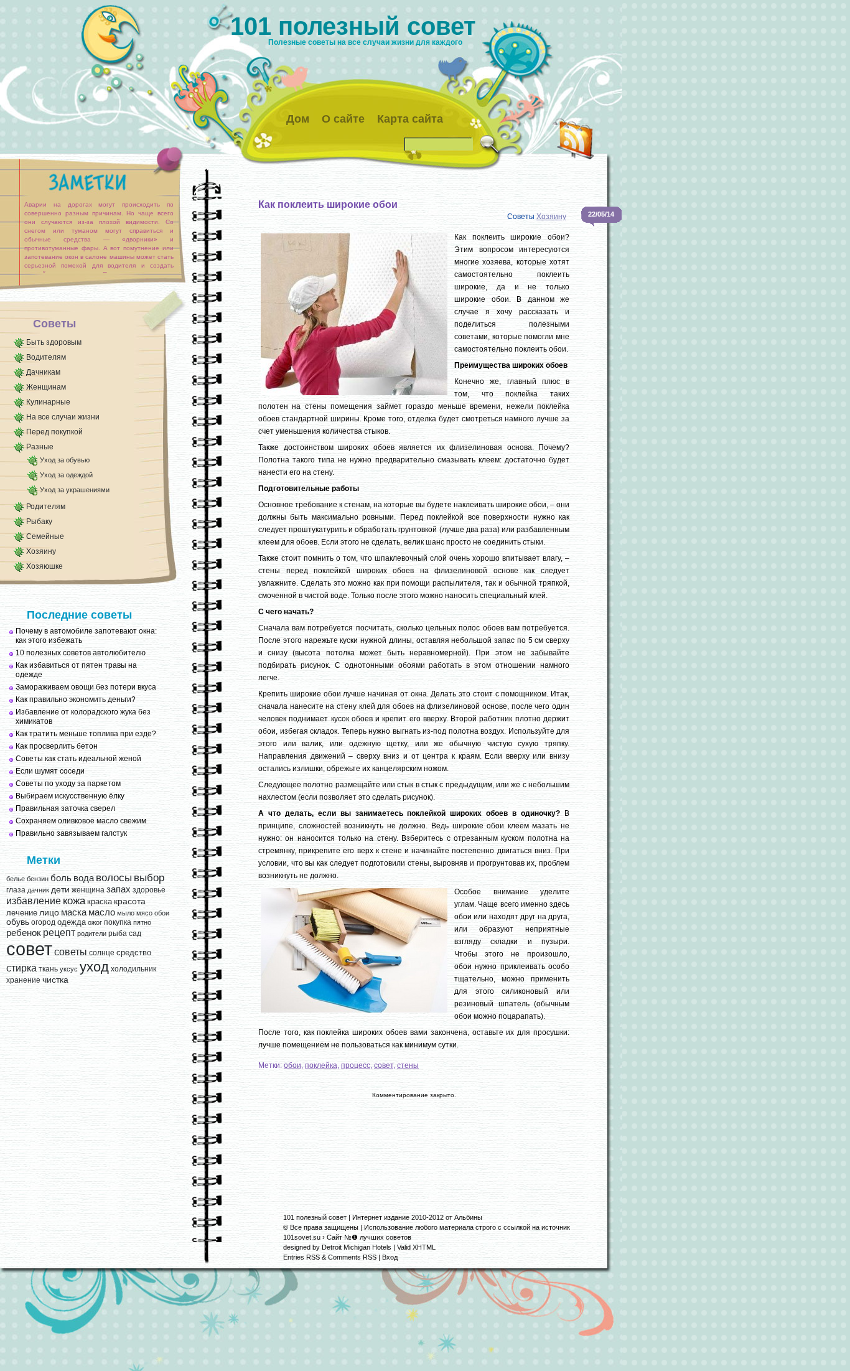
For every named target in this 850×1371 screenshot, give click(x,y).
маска (73, 912)
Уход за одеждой (66, 475)
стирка (21, 968)
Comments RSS (352, 1257)
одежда (71, 922)
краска (99, 901)
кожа (74, 900)
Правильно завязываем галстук (71, 833)
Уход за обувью (65, 460)
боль (61, 878)
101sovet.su (301, 1237)
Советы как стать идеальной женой (78, 758)
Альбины (468, 1217)
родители (91, 933)
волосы (114, 878)
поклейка (321, 1065)
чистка (55, 980)
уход (94, 967)
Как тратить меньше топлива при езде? (86, 733)
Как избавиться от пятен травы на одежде (76, 670)
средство (133, 952)
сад (135, 933)
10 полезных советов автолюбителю (81, 652)
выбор (149, 877)
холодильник (133, 969)
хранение (23, 980)
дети (60, 889)
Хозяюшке (44, 566)
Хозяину (41, 551)
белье (15, 878)
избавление (33, 901)
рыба (117, 933)
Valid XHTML (416, 1247)
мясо (144, 913)
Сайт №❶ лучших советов (369, 1237)
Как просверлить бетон (57, 746)
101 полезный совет (353, 26)
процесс (355, 1065)
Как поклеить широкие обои (328, 204)
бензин (38, 878)
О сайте (343, 119)
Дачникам (43, 372)
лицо (49, 912)
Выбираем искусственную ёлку (70, 796)
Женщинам (46, 387)
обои (161, 913)
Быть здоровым (54, 342)
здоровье (149, 890)
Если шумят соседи (50, 771)
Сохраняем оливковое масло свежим (81, 821)
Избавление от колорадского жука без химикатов (83, 717)
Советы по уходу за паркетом (68, 783)
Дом (297, 119)
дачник (38, 890)
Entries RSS (301, 1257)
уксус (69, 969)
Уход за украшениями (75, 490)
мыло (125, 913)
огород (43, 922)
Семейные (45, 536)
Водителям (46, 357)
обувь (17, 922)
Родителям (45, 506)
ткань (48, 969)
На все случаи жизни (63, 417)
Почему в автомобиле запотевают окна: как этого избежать (86, 636)
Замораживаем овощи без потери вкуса (86, 687)
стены (408, 1065)
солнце (101, 952)
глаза (16, 890)
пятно (142, 922)
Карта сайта (410, 119)
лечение (21, 912)
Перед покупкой (54, 432)
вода (83, 878)
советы (70, 952)
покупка (117, 922)
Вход (390, 1257)
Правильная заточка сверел (65, 808)
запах (118, 889)
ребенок (23, 933)
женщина (88, 890)
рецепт (59, 932)
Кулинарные (48, 402)
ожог (95, 922)
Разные (40, 446)
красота (130, 901)
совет (29, 948)
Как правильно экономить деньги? (76, 699)
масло (101, 912)
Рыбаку (39, 521)
